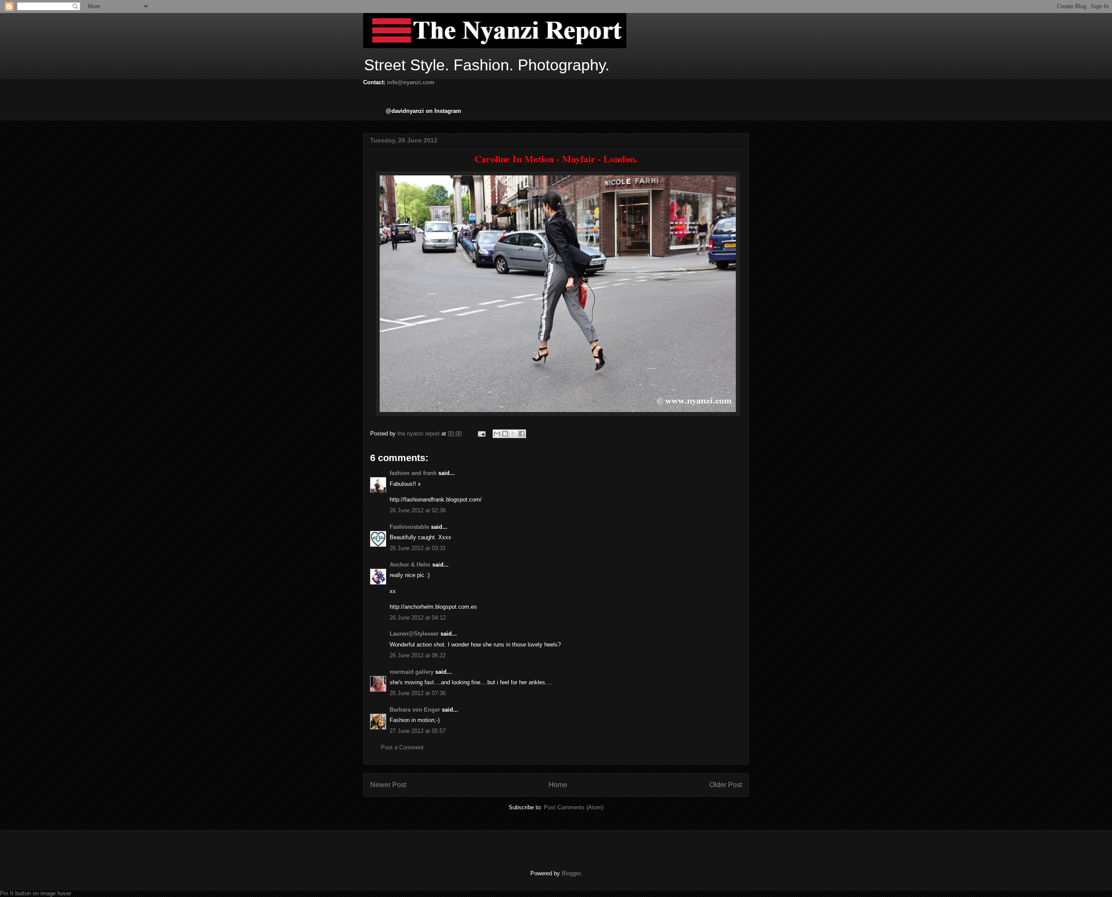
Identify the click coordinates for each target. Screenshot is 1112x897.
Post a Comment (402, 747)
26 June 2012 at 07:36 (418, 693)
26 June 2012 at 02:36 (418, 510)
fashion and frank (413, 473)
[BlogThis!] (505, 433)
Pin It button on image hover (35, 893)
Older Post (725, 784)
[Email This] (497, 433)
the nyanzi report (419, 433)
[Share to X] (513, 433)
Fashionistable (409, 527)
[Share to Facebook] (521, 433)
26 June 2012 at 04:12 (418, 617)
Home (558, 784)
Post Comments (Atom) (573, 807)
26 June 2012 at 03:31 (418, 548)
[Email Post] (481, 433)
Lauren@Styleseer (414, 633)
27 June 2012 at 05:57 (418, 731)
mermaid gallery (412, 672)
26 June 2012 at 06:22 (418, 655)
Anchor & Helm (410, 564)
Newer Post (388, 784)
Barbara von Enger (415, 709)
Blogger (571, 873)
